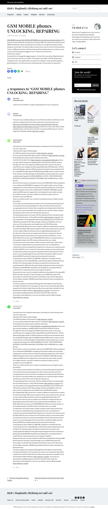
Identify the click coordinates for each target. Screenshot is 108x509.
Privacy (66, 500)
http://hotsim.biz (42, 124)
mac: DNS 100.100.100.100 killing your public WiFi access (93, 141)
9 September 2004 (18, 100)
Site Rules (74, 500)
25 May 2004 (16, 142)
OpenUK (80, 185)
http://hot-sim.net (31, 124)
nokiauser (15, 113)
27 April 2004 (16, 308)
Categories (75, 255)
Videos (82, 500)
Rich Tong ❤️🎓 (81, 180)
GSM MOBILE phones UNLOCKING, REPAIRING (33, 28)
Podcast (59, 500)
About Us (10, 500)
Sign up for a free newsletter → (15, 2)
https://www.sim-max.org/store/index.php (44, 160)
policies (92, 507)
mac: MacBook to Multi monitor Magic (79, 118)
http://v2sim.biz (53, 124)
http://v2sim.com (18, 127)
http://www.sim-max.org (45, 153)
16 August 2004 (17, 115)
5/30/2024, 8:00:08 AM (91, 185)
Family (33, 500)
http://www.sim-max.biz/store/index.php (44, 326)
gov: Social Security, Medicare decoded (91, 119)
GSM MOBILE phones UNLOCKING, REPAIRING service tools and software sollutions (34, 40)
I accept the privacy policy (87, 89)
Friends (40, 500)
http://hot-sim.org (19, 124)
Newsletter (49, 500)
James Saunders (17, 140)
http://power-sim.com (31, 127)
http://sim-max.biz (38, 131)
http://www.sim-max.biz (45, 319)
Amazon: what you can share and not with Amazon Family (93, 162)
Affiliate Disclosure (22, 500)
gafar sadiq (16, 98)
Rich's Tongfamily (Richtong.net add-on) (29, 8)
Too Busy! (77, 126)
